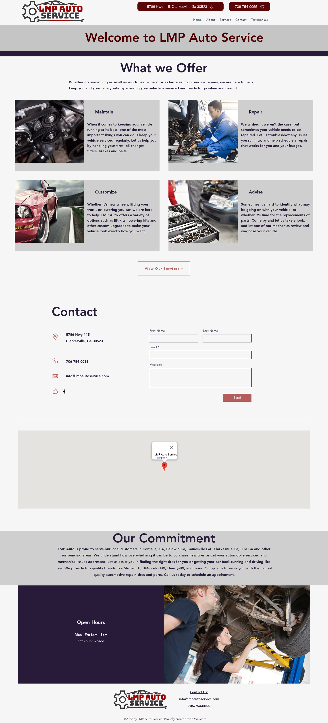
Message (155, 364)
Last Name (210, 330)
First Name (157, 330)
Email (153, 347)
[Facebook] (64, 391)
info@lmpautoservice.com (87, 376)
